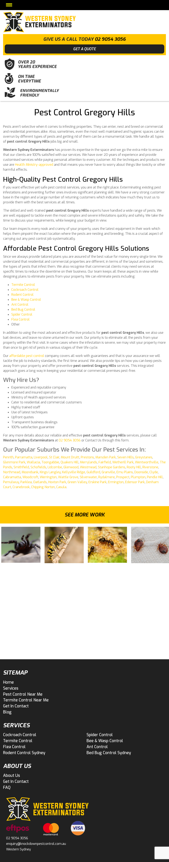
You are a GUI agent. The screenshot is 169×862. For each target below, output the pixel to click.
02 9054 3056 (110, 39)
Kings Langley (50, 472)
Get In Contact (16, 706)
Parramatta (23, 457)
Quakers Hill (70, 462)
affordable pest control (26, 356)
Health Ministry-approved (34, 164)
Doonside (141, 472)
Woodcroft (30, 477)
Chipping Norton (43, 487)
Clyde (153, 472)
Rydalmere (106, 477)
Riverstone (150, 467)
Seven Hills (125, 457)
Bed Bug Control (23, 309)
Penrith (8, 457)
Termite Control (23, 285)
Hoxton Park (57, 482)
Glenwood (71, 467)
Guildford (93, 472)
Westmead (88, 467)
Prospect (122, 477)
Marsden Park (105, 457)
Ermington (116, 482)
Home (8, 682)
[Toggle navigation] (9, 5)
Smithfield (21, 467)
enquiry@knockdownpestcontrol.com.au (36, 844)
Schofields (38, 467)
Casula (61, 487)
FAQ (7, 787)
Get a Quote (84, 48)
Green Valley (77, 482)
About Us (11, 775)
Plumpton (138, 477)
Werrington (48, 477)
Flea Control (20, 319)
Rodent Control (22, 294)
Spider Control (21, 314)
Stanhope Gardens (111, 467)
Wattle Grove (68, 477)
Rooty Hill (134, 467)
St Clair (54, 457)
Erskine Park (97, 482)
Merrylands (88, 462)
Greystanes (143, 457)
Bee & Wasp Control (26, 299)
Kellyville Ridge (73, 472)
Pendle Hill (155, 477)
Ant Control (19, 304)
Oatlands (40, 482)
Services (10, 688)
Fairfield (105, 462)
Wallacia (33, 462)
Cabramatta (12, 477)
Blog (7, 712)
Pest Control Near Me (22, 694)
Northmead (11, 472)
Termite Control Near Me (26, 700)
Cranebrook (21, 487)
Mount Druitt (70, 457)
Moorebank (30, 472)
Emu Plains (124, 472)
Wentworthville (146, 462)
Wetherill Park (123, 462)
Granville (108, 472)
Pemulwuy (11, 482)
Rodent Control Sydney (24, 752)
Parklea (26, 482)
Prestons (87, 457)
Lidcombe (55, 467)
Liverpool (41, 457)
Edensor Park (135, 482)
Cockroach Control (25, 289)
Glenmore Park (14, 462)
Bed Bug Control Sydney (109, 752)
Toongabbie (50, 462)
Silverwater (88, 477)
